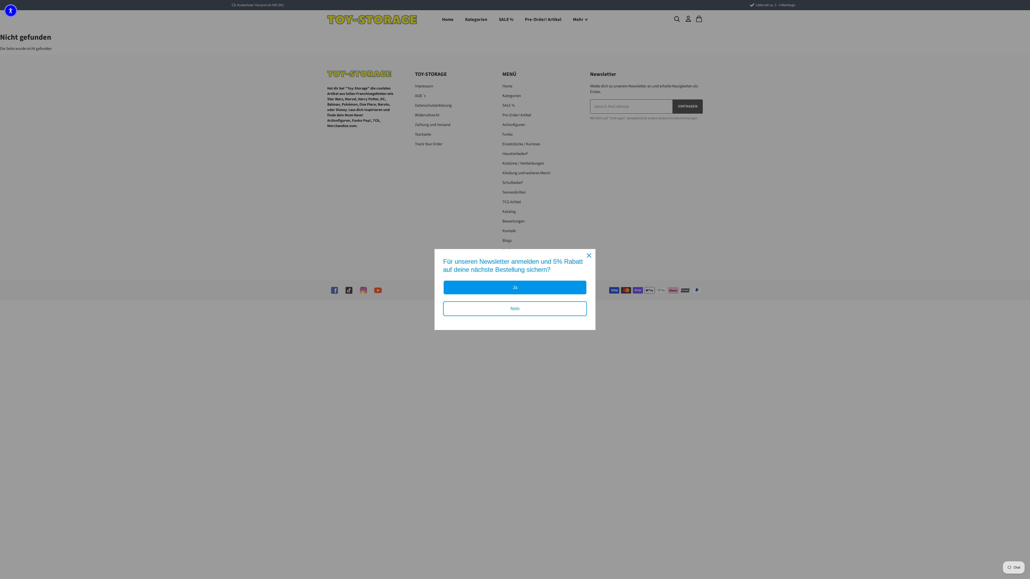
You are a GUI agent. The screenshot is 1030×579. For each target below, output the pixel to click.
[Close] (589, 255)
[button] (10, 10)
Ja (515, 287)
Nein (515, 308)
